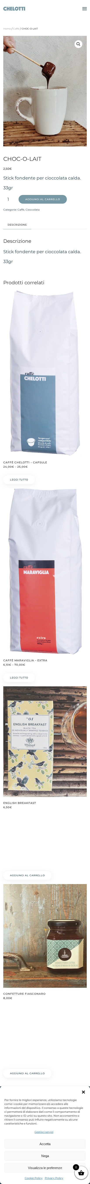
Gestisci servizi (44, 1132)
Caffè (16, 28)
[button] (83, 1091)
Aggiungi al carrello (42, 199)
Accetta (45, 1144)
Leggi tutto (19, 479)
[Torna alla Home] (14, 8)
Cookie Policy (34, 1178)
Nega (45, 1156)
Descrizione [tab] (17, 224)
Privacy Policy (54, 1178)
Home (7, 28)
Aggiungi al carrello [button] (27, 875)
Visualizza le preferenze (45, 1168)
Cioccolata (33, 209)
